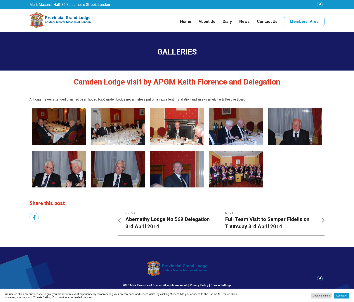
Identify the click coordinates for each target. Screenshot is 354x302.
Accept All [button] (341, 295)
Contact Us (267, 21)
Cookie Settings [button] (221, 285)
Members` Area (304, 21)
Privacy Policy (199, 285)
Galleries (177, 51)
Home (185, 21)
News (244, 21)
